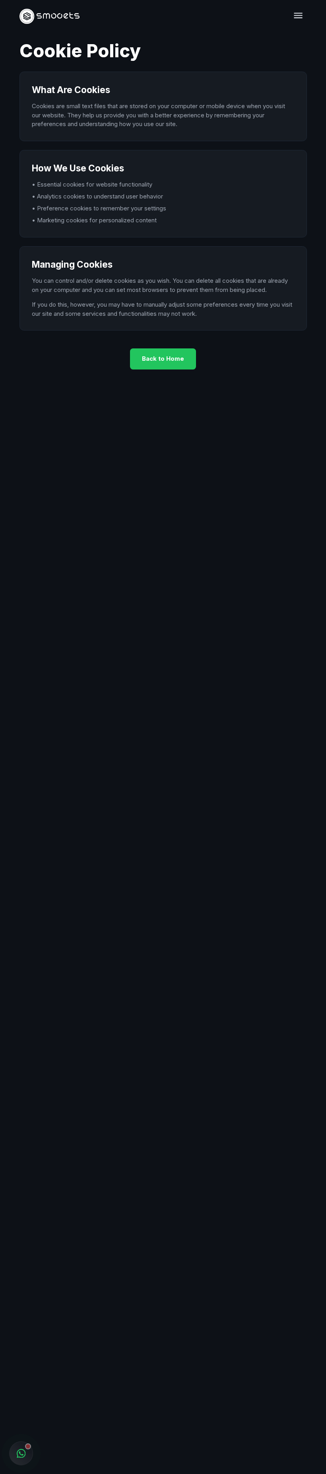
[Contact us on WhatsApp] (21, 1453)
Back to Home (163, 358)
